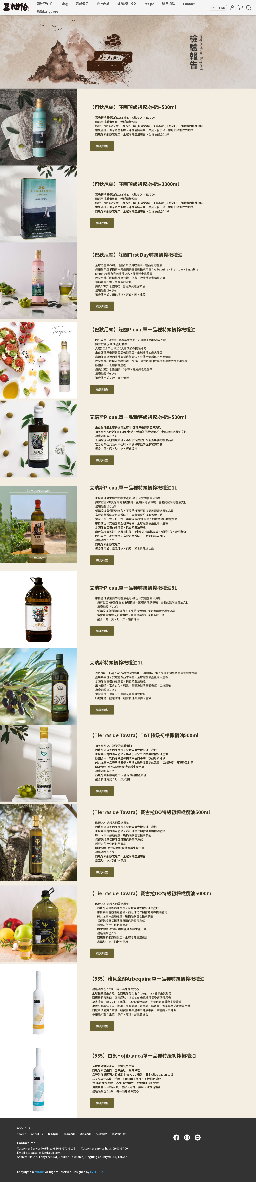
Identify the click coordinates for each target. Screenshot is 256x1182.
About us (37, 1134)
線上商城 (103, 3)
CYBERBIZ (96, 1172)
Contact (189, 3)
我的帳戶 (53, 1134)
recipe (149, 3)
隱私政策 (85, 1134)
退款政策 (69, 1134)
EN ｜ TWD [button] (218, 7)
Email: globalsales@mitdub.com (39, 1153)
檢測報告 (102, 146)
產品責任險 (119, 1134)
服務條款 (101, 1134)
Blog (64, 3)
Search (21, 1134)
